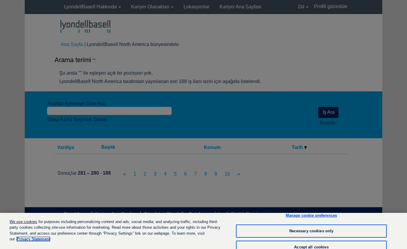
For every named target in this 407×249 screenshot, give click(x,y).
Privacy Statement (33, 239)
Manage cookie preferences (311, 215)
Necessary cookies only (311, 231)
